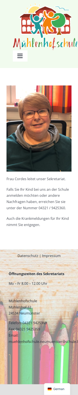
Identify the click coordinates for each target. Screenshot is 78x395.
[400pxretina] (45, 4)
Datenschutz (28, 255)
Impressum (51, 255)
